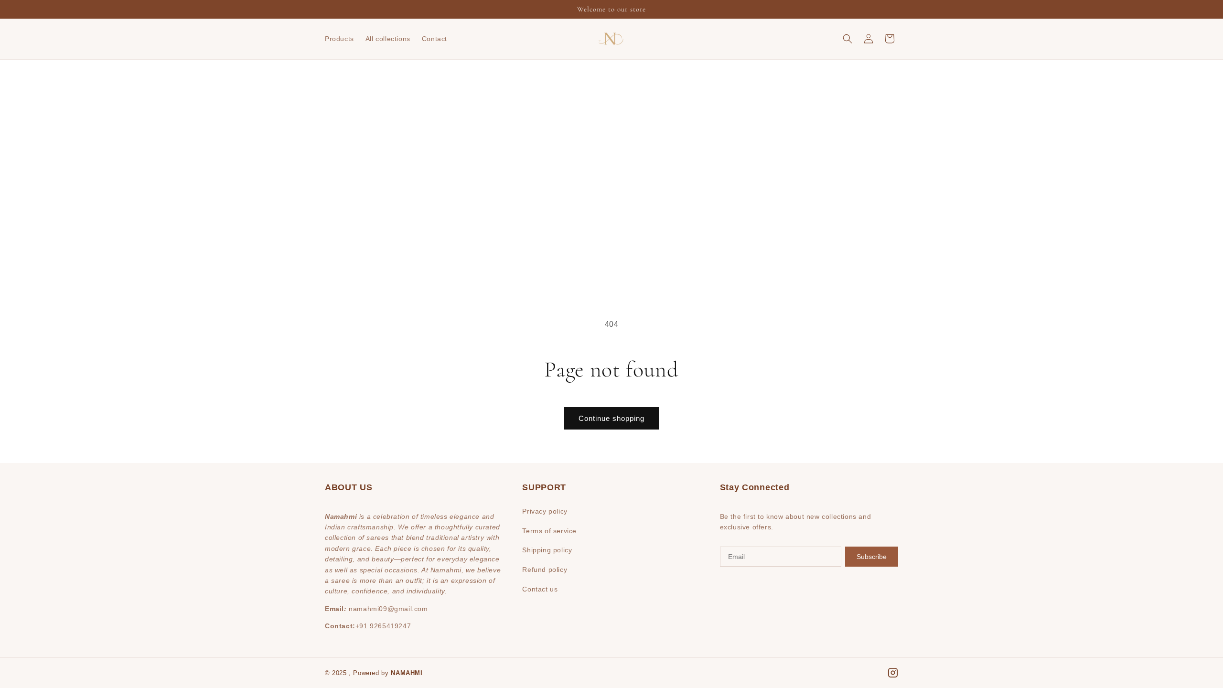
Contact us (540, 589)
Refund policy (544, 569)
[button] (847, 38)
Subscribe (872, 556)
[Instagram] (893, 672)
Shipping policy (547, 550)
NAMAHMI (406, 673)
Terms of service (549, 531)
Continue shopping (611, 418)
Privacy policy (544, 511)
